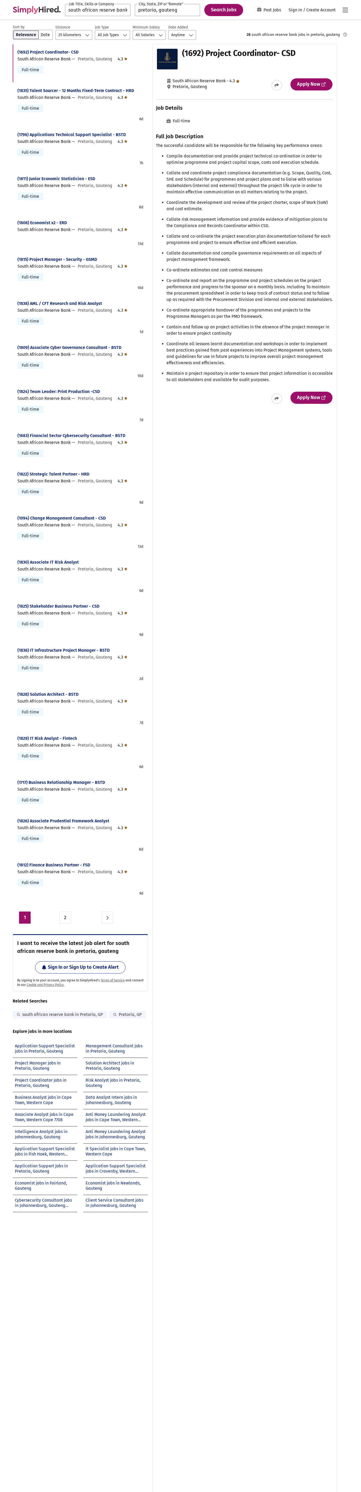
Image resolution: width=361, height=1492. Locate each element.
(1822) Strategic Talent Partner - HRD (53, 474)
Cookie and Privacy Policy (45, 985)
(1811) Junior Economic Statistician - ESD (56, 178)
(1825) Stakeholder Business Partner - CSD (58, 606)
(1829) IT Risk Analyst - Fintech (47, 738)
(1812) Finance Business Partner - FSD (53, 864)
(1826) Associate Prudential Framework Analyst (63, 820)
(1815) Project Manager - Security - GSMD (57, 259)
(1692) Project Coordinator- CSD (47, 52)
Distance (62, 27)
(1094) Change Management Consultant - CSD (61, 518)
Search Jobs (224, 10)
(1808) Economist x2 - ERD (42, 222)
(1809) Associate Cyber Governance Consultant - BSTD (69, 347)
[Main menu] (345, 10)
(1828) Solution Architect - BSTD (47, 694)
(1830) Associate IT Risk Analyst (48, 562)
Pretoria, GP (130, 1014)
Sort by (19, 27)
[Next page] (107, 917)
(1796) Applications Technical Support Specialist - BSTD (71, 134)
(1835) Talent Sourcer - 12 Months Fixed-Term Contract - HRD (75, 90)
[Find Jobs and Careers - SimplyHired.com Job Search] (37, 10)
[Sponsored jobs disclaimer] (345, 34)
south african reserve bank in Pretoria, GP (62, 1014)
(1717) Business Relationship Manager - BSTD (61, 782)
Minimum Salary (146, 27)
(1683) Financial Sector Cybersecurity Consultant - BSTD (71, 435)
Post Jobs (272, 9)
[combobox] (98, 10)
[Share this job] (276, 85)
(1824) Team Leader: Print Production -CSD (58, 391)
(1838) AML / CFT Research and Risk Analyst (59, 303)
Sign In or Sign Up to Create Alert (83, 967)
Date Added (178, 27)
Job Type (102, 27)
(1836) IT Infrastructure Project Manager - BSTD (63, 650)
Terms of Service (113, 980)
